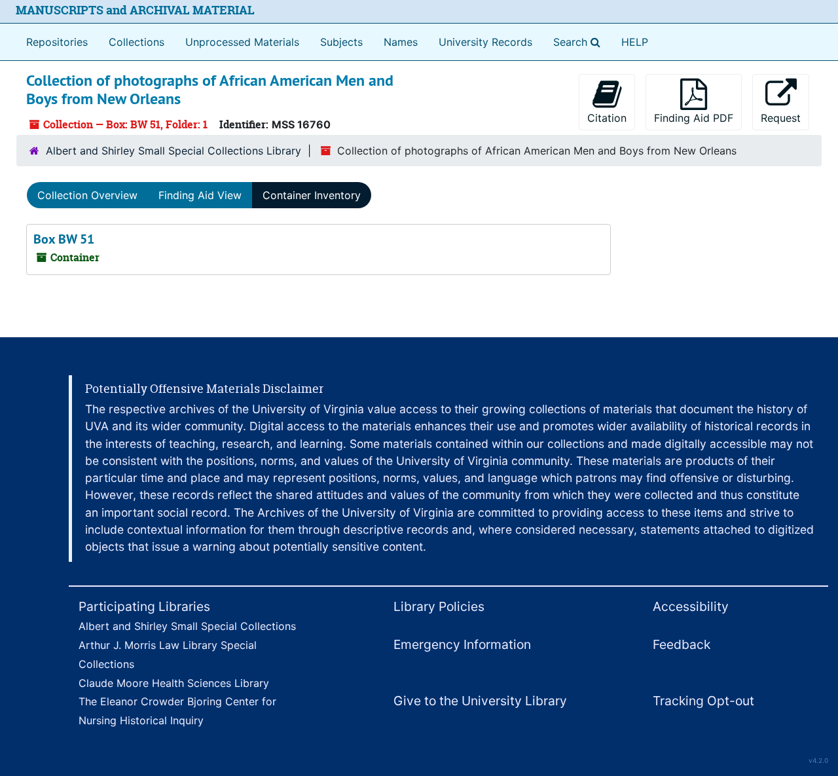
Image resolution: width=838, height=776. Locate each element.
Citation (607, 117)
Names (401, 41)
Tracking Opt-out (703, 701)
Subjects (341, 41)
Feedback (681, 644)
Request (781, 117)
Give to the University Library (480, 701)
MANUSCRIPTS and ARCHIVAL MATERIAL (135, 10)
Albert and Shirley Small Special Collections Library (173, 150)
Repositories (57, 41)
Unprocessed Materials (242, 41)
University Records (485, 41)
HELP (634, 41)
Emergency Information (462, 644)
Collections (136, 41)
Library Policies (438, 606)
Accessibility (691, 606)
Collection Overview (87, 195)
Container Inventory (312, 195)
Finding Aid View (200, 195)
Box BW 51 (63, 239)
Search (579, 41)
